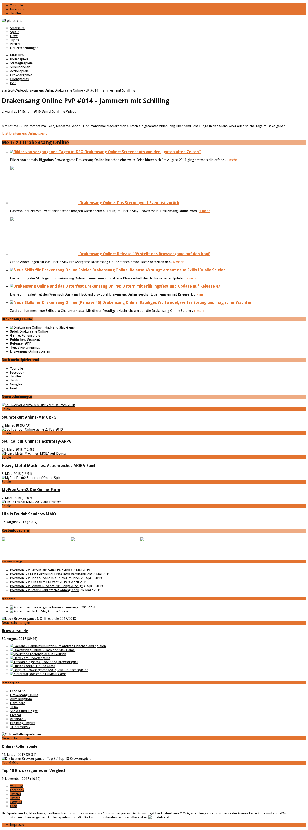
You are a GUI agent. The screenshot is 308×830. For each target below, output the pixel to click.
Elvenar (15, 715)
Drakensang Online (33, 331)
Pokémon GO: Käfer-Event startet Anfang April (44, 590)
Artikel (15, 44)
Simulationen (20, 67)
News (14, 36)
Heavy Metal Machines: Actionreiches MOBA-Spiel (48, 465)
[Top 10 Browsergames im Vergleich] (46, 759)
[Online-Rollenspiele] (21, 734)
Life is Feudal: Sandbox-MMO (29, 514)
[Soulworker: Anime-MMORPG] (38, 405)
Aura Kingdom (21, 699)
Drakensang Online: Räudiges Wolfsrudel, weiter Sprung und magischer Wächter (176, 302)
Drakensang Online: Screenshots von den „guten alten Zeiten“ (142, 152)
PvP (13, 83)
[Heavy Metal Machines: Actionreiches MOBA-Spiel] (35, 453)
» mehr (232, 160)
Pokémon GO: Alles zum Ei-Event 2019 (38, 582)
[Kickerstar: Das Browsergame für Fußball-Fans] (38, 674)
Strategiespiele (21, 63)
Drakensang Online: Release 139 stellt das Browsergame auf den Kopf (144, 254)
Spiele (14, 32)
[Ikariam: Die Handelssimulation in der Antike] (58, 646)
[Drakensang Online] (42, 327)
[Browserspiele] (39, 619)
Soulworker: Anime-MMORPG (29, 417)
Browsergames (21, 75)
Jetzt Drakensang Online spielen (25, 133)
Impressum (18, 825)
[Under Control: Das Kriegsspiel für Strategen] (32, 666)
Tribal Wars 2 (20, 727)
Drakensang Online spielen (30, 351)
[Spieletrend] (154, 21)
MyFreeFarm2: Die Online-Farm (31, 490)
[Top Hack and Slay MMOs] (39, 611)
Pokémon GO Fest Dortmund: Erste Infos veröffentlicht (51, 574)
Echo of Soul (19, 691)
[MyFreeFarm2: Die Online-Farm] (32, 478)
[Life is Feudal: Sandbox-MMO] (31, 502)
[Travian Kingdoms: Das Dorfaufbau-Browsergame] (44, 662)
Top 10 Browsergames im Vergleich (34, 770)
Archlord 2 (18, 719)
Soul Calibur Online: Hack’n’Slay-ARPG (37, 441)
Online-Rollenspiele (20, 746)
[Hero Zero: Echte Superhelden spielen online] (30, 658)
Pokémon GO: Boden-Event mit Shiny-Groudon (45, 578)
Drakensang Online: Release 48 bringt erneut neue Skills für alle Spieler (158, 270)
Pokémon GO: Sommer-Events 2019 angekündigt (46, 586)
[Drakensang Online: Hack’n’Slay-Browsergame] (42, 650)
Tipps (14, 40)
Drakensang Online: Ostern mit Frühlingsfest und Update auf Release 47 (152, 286)
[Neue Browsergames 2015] (53, 607)
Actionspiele (19, 71)
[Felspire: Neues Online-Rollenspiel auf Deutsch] (49, 670)
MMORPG (17, 55)
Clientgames (19, 79)
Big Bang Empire (22, 723)
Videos (71, 111)
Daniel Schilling (53, 111)
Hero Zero (17, 703)
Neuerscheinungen (24, 48)
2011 (28, 343)
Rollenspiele (19, 59)
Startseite (17, 28)
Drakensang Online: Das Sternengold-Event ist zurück (128, 203)
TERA (14, 707)
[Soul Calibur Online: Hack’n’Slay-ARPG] (32, 429)
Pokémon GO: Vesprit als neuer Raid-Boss (41, 570)
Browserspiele (15, 631)
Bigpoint (33, 339)
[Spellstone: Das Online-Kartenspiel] (38, 654)
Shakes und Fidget (24, 711)
